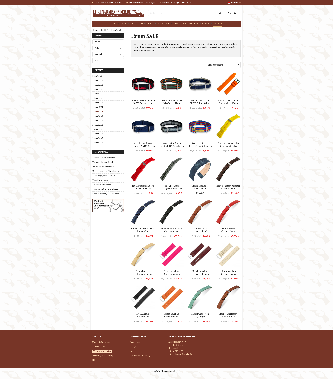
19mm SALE (97, 116)
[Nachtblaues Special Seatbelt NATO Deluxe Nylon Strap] (143, 127)
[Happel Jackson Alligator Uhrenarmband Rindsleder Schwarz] (171, 212)
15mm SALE (97, 98)
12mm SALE (97, 85)
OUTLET (99, 70)
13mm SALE (97, 89)
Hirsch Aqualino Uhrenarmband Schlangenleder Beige (228, 272)
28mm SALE (97, 138)
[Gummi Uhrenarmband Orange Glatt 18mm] (228, 84)
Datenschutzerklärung (140, 355)
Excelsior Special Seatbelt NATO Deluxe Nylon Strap (143, 102)
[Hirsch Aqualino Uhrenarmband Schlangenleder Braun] (200, 255)
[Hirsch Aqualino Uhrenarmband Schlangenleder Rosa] (171, 255)
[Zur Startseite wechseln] (118, 13)
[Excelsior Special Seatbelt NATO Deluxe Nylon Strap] (143, 84)
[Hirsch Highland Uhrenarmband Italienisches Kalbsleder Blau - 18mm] (200, 169)
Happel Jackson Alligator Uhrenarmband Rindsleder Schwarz (171, 230)
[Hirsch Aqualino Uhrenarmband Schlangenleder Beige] (228, 255)
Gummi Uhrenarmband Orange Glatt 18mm (228, 102)
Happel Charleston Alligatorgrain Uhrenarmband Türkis (200, 315)
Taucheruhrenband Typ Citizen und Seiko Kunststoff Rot (143, 187)
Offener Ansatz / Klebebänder (105, 193)
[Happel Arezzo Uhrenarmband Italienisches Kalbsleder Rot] (228, 212)
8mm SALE (97, 76)
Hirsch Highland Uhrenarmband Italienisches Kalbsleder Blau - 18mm (200, 187)
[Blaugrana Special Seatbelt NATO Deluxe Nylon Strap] (200, 127)
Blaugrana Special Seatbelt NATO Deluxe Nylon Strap (199, 144)
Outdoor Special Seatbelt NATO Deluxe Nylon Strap (171, 102)
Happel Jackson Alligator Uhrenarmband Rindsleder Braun (228, 187)
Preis (97, 60)
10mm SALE (97, 80)
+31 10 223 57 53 (175, 351)
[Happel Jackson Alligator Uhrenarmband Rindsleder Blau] (143, 212)
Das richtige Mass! (100, 180)
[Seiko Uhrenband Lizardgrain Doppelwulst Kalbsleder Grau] (171, 169)
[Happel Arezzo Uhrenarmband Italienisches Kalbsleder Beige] (143, 255)
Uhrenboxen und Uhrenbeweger (106, 171)
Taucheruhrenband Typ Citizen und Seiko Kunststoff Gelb (228, 144)
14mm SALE (97, 93)
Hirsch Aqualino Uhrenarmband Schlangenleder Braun (199, 272)
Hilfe (94, 360)
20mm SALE (97, 120)
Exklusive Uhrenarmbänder (104, 157)
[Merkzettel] (229, 13)
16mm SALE (97, 102)
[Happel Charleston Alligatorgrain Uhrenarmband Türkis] (200, 297)
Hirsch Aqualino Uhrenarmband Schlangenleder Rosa (171, 272)
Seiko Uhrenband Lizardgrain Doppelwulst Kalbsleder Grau (171, 187)
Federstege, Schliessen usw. (104, 176)
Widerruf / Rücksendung (102, 355)
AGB (132, 351)
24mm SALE (97, 129)
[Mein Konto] (235, 13)
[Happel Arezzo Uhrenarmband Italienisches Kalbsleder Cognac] (200, 212)
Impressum (135, 342)
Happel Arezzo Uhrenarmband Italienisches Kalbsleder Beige (143, 272)
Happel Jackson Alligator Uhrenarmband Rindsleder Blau (143, 230)
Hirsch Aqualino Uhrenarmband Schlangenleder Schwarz (143, 315)
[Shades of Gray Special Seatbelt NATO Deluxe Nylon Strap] (171, 127)
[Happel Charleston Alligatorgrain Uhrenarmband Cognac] (228, 297)
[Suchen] (219, 13)
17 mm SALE (97, 107)
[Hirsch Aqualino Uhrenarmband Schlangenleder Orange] (171, 297)
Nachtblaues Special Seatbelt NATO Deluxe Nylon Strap (143, 144)
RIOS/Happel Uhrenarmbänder (105, 189)
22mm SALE (97, 125)
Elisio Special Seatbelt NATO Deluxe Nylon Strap (200, 102)
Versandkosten (98, 346)
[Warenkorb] (239, 12)
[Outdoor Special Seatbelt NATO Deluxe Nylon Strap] (171, 84)
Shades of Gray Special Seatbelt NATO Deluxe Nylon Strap (171, 144)
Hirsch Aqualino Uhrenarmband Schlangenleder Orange (171, 315)
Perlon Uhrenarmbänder (103, 166)
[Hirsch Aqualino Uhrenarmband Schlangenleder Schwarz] (143, 297)
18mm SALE (97, 111)
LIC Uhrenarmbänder (101, 185)
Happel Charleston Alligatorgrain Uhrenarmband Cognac (228, 315)
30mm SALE (97, 142)
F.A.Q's (133, 346)
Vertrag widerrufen (102, 351)
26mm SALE (97, 133)
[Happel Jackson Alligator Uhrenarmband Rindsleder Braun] (228, 169)
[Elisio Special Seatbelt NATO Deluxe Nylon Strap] (200, 84)
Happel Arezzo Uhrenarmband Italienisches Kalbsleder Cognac (200, 230)
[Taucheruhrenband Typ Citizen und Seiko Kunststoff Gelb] (228, 127)
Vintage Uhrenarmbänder (103, 162)
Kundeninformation (101, 342)
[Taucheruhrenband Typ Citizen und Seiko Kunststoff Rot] (143, 169)
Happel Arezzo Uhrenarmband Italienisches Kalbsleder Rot (228, 230)
